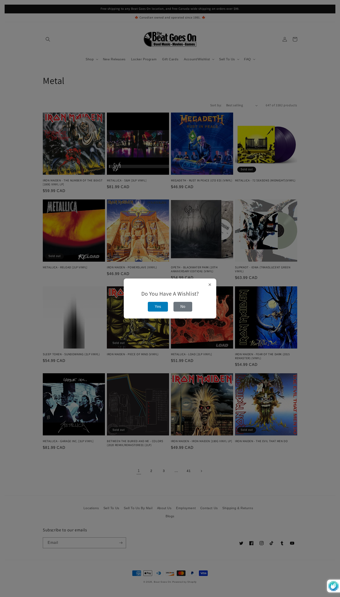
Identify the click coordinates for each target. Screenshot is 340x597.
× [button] (210, 285)
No (182, 307)
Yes (158, 307)
